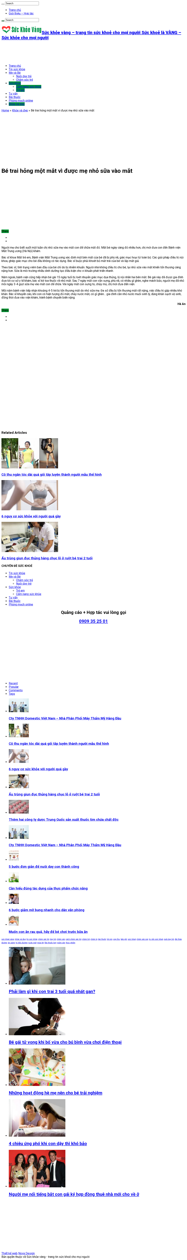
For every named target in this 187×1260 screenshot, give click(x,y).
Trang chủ (15, 10)
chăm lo (94, 939)
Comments (16, 690)
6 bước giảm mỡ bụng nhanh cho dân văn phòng (46, 910)
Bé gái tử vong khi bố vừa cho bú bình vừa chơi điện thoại (65, 1042)
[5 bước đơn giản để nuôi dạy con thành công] (14, 859)
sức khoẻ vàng (7, 939)
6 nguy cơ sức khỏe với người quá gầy (31, 516)
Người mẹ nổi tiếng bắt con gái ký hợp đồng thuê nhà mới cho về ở (74, 1194)
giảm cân (61, 943)
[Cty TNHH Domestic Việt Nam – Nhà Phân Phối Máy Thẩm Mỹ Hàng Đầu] (19, 838)
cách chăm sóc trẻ (73, 939)
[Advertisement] (67, 52)
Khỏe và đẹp (17, 104)
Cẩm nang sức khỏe (28, 86)
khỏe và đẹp (20, 939)
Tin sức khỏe (17, 69)
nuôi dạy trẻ (169, 939)
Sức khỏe (15, 83)
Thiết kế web (9, 1253)
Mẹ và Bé (15, 72)
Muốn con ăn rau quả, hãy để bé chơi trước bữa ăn (48, 932)
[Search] (2, 4)
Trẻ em (20, 90)
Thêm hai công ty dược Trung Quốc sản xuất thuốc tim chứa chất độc (64, 820)
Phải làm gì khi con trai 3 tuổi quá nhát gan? (52, 991)
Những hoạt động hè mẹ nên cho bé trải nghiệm (55, 1092)
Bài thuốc (14, 97)
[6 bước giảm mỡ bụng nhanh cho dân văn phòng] (14, 903)
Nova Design (26, 1253)
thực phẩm (70, 943)
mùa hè (40, 943)
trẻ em (109, 939)
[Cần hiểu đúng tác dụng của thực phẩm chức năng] (14, 881)
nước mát (32, 943)
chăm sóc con (142, 939)
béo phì (124, 939)
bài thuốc (102, 939)
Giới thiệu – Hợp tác (21, 13)
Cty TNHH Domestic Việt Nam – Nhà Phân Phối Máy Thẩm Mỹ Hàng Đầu (65, 718)
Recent (13, 683)
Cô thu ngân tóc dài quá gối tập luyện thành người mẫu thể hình (51, 475)
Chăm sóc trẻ (24, 79)
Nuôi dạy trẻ (23, 76)
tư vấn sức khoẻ (156, 939)
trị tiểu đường (22, 943)
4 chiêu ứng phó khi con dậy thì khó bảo (48, 1143)
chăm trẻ (86, 939)
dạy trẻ (53, 939)
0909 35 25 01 (93, 621)
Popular (14, 687)
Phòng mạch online (21, 100)
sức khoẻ (132, 939)
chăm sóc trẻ (43, 939)
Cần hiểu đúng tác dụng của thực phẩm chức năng (48, 888)
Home (5, 110)
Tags (12, 694)
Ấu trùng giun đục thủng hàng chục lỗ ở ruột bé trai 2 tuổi (47, 558)
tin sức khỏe (31, 939)
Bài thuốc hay (50, 943)
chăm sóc (61, 939)
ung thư (116, 939)
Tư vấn (13, 93)
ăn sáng (11, 943)
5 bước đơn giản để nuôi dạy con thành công (44, 867)
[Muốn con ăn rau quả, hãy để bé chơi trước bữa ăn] (14, 924)
